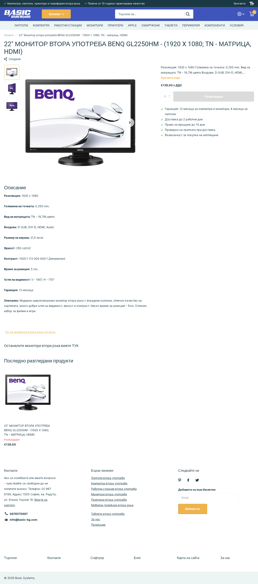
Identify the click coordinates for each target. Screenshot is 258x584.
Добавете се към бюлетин (196, 489)
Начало (9, 35)
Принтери (115, 25)
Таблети (170, 25)
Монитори (95, 25)
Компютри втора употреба (109, 483)
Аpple (132, 25)
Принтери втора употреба (109, 499)
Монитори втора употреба (109, 494)
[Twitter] (197, 480)
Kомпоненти (215, 25)
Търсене (10, 558)
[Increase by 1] (170, 93)
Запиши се (192, 508)
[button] (129, 122)
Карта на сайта (188, 558)
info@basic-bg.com (23, 519)
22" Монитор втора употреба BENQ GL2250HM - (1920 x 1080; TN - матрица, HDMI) (27, 430)
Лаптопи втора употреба (108, 478)
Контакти (240, 3)
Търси (187, 14)
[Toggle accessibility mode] (252, 3)
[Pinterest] (179, 480)
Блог (137, 558)
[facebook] (188, 480)
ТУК (75, 346)
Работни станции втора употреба (114, 488)
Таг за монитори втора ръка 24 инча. (30, 332)
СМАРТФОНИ (150, 25)
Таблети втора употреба (108, 513)
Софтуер (97, 558)
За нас (95, 519)
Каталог (55, 14)
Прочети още (170, 77)
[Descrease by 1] (170, 100)
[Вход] (240, 14)
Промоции (98, 524)
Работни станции (68, 25)
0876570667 (19, 513)
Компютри (41, 25)
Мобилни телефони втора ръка (112, 505)
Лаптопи (21, 25)
